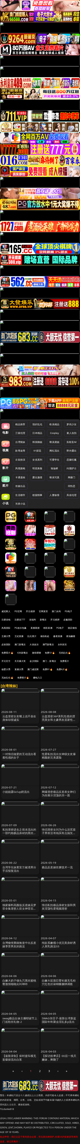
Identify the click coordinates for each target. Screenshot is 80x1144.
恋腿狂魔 (71, 459)
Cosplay (54, 433)
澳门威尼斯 (33, 669)
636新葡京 (22, 652)
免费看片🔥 (7, 652)
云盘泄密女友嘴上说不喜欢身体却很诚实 (19, 718)
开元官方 (6, 661)
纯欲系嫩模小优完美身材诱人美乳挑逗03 (59, 944)
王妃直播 (19, 636)
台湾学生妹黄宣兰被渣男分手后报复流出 (19, 869)
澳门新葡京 (20, 644)
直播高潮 (35, 627)
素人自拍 (71, 433)
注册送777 (20, 619)
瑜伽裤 (54, 468)
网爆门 (71, 477)
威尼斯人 (6, 611)
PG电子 (68, 611)
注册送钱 (6, 619)
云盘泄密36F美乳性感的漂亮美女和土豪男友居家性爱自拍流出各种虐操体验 (59, 719)
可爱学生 (54, 459)
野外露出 (71, 450)
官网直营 (43, 611)
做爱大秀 (6, 669)
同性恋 (71, 486)
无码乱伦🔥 (65, 652)
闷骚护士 (71, 468)
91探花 (37, 450)
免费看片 (64, 661)
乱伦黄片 (31, 636)
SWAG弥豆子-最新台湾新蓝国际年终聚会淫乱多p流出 (59, 1020)
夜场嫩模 (70, 636)
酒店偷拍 (72, 627)
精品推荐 (20, 424)
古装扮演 (20, 459)
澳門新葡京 (48, 644)
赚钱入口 (37, 677)
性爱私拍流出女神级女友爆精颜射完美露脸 (59, 755)
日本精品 (37, 433)
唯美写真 (54, 477)
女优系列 (37, 459)
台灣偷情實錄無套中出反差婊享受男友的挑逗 (19, 944)
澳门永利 (56, 611)
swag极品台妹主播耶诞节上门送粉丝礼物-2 (19, 1020)
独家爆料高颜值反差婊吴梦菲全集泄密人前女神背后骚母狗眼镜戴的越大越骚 (19, 908)
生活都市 (20, 495)
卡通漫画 (20, 477)
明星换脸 (37, 468)
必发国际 (6, 644)
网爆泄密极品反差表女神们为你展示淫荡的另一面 (59, 793)
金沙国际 (34, 661)
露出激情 (37, 477)
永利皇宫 (62, 644)
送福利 (32, 619)
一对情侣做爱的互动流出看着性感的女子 (19, 755)
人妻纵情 (54, 495)
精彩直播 (47, 627)
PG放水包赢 (21, 627)
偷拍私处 (44, 636)
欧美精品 (54, 424)
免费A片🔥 (62, 669)
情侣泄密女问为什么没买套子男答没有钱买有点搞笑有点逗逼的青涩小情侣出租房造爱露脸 (59, 835)
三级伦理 (20, 433)
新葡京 (43, 619)
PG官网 (18, 611)
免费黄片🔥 (23, 677)
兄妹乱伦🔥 (7, 677)
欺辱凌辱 (20, 450)
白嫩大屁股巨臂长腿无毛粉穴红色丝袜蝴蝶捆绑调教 (59, 982)
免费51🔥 (50, 652)
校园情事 (37, 495)
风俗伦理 (71, 495)
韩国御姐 (37, 442)
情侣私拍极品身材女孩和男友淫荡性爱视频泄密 (59, 906)
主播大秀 (6, 636)
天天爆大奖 (20, 661)
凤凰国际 (6, 627)
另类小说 (20, 503)
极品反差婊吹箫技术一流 (57, 867)
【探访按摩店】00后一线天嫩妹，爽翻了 (59, 1057)
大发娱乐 (34, 644)
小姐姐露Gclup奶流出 (16, 792)
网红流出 (54, 450)
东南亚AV (71, 442)
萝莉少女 (71, 424)
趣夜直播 (57, 636)
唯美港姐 (54, 442)
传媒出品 (20, 486)
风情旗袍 (20, 468)
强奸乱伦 (37, 424)
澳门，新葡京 (49, 661)
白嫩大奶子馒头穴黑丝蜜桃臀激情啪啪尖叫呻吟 (19, 982)
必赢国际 (68, 619)
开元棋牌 (30, 611)
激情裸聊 (36, 652)
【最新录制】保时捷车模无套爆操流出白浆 (19, 1057)
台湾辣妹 (20, 442)
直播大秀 (19, 669)
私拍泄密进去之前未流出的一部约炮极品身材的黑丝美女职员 (19, 833)
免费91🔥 (48, 669)
